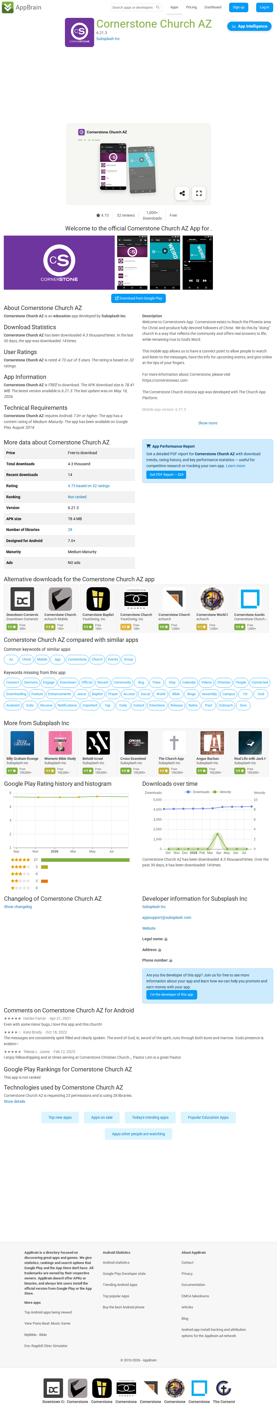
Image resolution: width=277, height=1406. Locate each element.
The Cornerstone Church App (224, 1402)
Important (90, 705)
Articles (187, 1307)
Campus (228, 694)
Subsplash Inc (51, 723)
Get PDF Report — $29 (166, 475)
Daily (123, 705)
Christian (223, 682)
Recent (102, 682)
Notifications (67, 705)
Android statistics (116, 1262)
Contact (187, 1262)
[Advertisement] (138, 86)
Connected (260, 682)
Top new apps (60, 1117)
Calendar (189, 682)
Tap (107, 705)
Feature (37, 694)
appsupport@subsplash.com (166, 917)
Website (149, 928)
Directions (157, 705)
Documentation (193, 1285)
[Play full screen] (199, 194)
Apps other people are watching (138, 1134)
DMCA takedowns (195, 1296)
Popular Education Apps (208, 1117)
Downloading (16, 694)
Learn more (235, 466)
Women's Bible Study (60, 759)
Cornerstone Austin (250, 615)
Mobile (42, 659)
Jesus (81, 694)
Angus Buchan (207, 759)
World (160, 694)
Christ (26, 659)
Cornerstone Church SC (174, 615)
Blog (185, 1318)
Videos (206, 682)
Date (30, 705)
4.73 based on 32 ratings (89, 486)
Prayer (113, 694)
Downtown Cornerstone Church (22, 615)
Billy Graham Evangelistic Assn (22, 759)
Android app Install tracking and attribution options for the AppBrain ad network (214, 1333)
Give (243, 705)
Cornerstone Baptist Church (98, 615)
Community (122, 682)
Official (86, 682)
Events (113, 659)
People (241, 682)
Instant (138, 705)
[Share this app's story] (182, 194)
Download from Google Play (140, 298)
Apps (174, 7)
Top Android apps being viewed (48, 1312)
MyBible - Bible (35, 1335)
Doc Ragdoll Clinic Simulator (45, 1346)
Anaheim (13, 705)
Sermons (31, 682)
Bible (176, 694)
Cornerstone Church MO (136, 615)
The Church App (171, 759)
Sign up (238, 7)
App (58, 659)
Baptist (97, 694)
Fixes (157, 682)
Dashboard (213, 7)
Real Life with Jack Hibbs (250, 759)
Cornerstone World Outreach (212, 615)
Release (176, 705)
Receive (46, 705)
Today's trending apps (150, 1117)
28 (70, 529)
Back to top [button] (265, 1361)
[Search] (157, 7)
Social (145, 694)
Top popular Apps (116, 1296)
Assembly (209, 694)
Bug (141, 682)
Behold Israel (93, 759)
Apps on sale (102, 1117)
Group (128, 659)
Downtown (68, 682)
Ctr (245, 694)
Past (208, 705)
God (261, 694)
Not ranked (77, 497)
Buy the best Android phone (123, 1307)
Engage (48, 682)
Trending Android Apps (120, 1285)
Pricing (191, 7)
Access (129, 694)
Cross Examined (133, 759)
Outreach (226, 705)
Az (11, 659)
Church (97, 659)
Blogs (191, 694)
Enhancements (59, 694)
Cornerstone (77, 659)
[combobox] (132, 7)
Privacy (187, 1274)
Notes (193, 705)
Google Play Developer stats (124, 1274)
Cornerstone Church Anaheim (60, 615)
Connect (12, 682)
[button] (207, 939)
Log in (264, 7)
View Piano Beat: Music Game (47, 1323)
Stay (172, 682)
